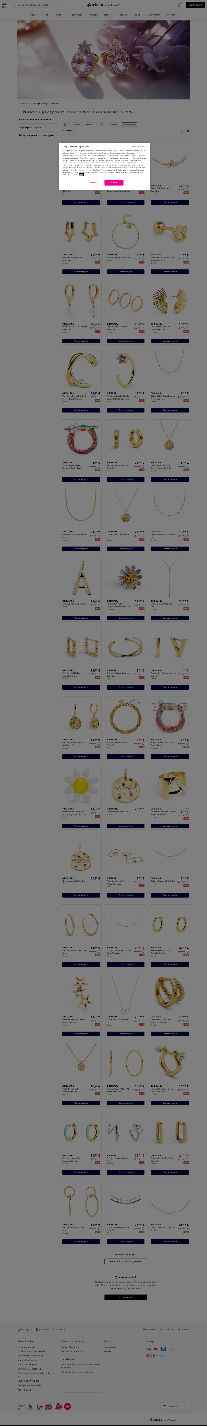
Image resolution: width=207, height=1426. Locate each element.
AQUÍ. (81, 175)
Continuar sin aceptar (140, 146)
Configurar (93, 182)
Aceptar (114, 182)
